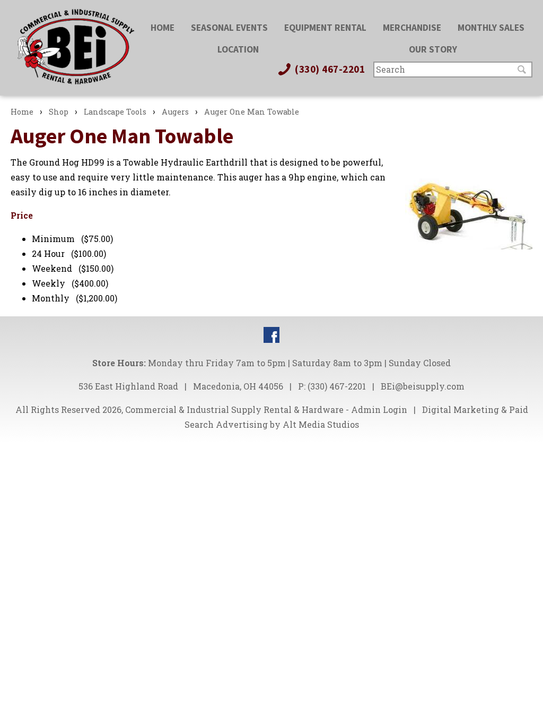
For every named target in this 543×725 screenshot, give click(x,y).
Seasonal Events (229, 27)
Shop (58, 112)
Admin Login (379, 409)
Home (162, 27)
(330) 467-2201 (329, 69)
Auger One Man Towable (251, 112)
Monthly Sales (491, 27)
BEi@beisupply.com (423, 386)
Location (238, 49)
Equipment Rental (325, 27)
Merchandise (412, 27)
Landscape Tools (115, 112)
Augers (175, 112)
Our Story (433, 49)
